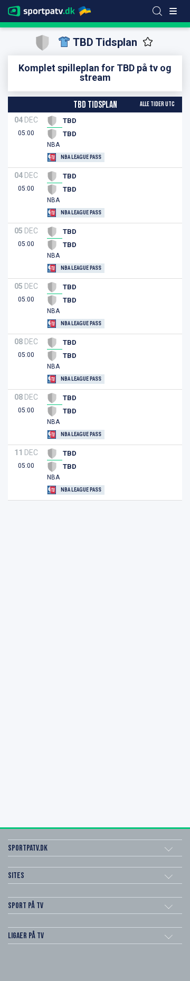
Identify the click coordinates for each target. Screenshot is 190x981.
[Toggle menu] (173, 11)
